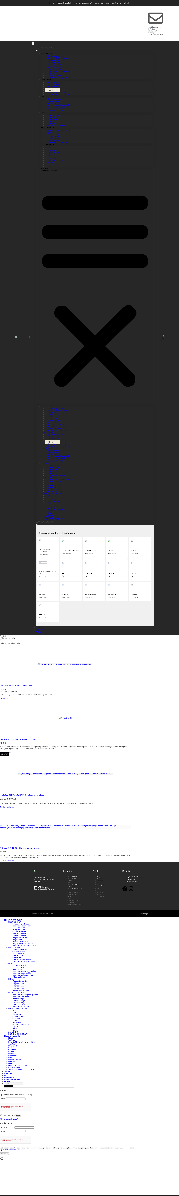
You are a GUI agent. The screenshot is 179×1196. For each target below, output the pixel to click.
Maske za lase (18, 967)
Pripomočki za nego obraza (59, 78)
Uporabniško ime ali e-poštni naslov (15, 1095)
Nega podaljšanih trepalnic (23, 944)
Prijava (18, 1115)
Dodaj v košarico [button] (7, 698)
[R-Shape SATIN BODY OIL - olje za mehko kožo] (65, 828)
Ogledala (16, 1018)
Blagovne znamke (12, 1036)
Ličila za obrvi (18, 989)
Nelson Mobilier (14, 1060)
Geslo (3, 1098)
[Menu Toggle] (33, 43)
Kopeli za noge (18, 1003)
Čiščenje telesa (18, 951)
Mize (14, 1010)
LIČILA (43, 113)
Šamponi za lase (19, 965)
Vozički (15, 1026)
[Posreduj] (8, 1086)
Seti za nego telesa (20, 949)
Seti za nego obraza (20, 924)
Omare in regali (18, 1016)
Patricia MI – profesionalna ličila (21, 1042)
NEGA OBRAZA (46, 53)
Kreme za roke (18, 1005)
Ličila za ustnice (19, 987)
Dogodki (100, 879)
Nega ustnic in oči (19, 938)
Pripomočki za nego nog (58, 142)
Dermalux (12, 1064)
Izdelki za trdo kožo (20, 997)
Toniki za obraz (18, 928)
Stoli (14, 1012)
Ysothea (11, 1040)
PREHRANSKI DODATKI (49, 170)
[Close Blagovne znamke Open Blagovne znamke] (36, 524)
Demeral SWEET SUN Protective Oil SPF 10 (18, 739)
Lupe (14, 1020)
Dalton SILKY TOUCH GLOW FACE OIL (16, 686)
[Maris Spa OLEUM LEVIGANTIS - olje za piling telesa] (65, 774)
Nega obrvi (17, 940)
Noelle (11, 1054)
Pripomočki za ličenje (56, 125)
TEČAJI (7, 1071)
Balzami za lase (18, 969)
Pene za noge (18, 999)
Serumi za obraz (19, 932)
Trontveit (12, 1044)
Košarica (100, 881)
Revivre (11, 1048)
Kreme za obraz (19, 936)
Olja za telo (17, 957)
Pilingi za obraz (18, 930)
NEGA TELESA (46, 80)
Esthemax (12, 1056)
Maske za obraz (19, 934)
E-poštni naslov (7, 1127)
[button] (95, 288)
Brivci (14, 1028)
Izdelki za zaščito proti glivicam (25, 995)
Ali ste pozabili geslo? (9, 1119)
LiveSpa (11, 1062)
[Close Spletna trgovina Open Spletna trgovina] (36, 50)
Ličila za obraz (18, 983)
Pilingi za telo (18, 953)
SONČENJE (44, 168)
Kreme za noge (18, 1001)
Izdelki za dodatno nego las (24, 971)
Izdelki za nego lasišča (21, 973)
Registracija (4, 1153)
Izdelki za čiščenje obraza (23, 926)
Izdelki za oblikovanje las (22, 975)
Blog (98, 877)
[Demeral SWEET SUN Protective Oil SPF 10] (65, 718)
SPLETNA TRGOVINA (13, 920)
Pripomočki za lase (55, 111)
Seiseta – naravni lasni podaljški (21, 1069)
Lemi (10, 1058)
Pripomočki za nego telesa (59, 94)
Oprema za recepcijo (56, 161)
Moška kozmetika (20, 942)
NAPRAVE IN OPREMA (48, 144)
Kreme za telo (18, 955)
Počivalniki (16, 1014)
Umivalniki (16, 1022)
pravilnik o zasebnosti (10, 1150)
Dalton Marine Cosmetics (19, 1066)
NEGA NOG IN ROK (47, 127)
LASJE (43, 96)
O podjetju (100, 885)
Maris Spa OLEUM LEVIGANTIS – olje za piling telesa (22, 795)
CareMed (12, 1050)
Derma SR (12, 1046)
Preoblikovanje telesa (21, 959)
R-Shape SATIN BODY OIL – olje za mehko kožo (20, 848)
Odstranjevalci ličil (19, 981)
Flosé (10, 1038)
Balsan (11, 1052)
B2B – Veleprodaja (12, 1079)
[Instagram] (131, 888)
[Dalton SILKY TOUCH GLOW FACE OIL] (65, 664)
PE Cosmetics (14, 1068)
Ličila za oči (17, 985)
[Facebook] (125, 888)
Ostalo (50, 166)
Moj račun (100, 883)
